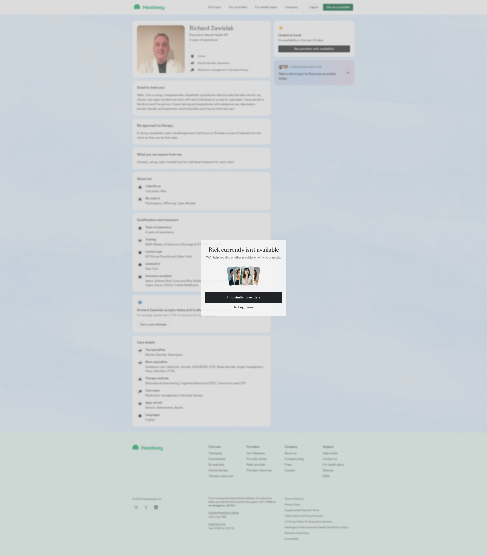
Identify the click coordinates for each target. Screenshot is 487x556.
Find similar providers (243, 297)
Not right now (243, 307)
